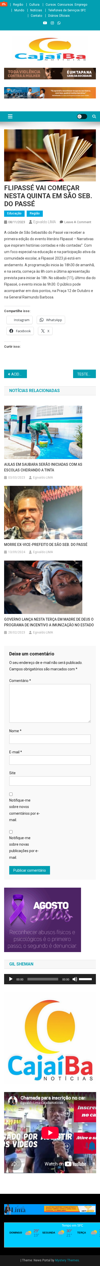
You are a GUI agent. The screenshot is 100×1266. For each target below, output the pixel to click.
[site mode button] (82, 116)
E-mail (15, 752)
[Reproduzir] (10, 979)
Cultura (34, 4)
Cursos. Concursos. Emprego (66, 4)
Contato (36, 16)
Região (18, 4)
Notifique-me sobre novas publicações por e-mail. (24, 848)
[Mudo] (74, 979)
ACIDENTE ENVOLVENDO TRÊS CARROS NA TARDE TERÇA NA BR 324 (19, 374)
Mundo (19, 10)
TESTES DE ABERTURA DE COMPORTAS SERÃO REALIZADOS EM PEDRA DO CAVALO (86, 374)
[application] (50, 979)
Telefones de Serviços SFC (67, 10)
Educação (14, 213)
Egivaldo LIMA (44, 222)
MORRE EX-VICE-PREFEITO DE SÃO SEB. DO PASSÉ (45, 545)
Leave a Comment (77, 222)
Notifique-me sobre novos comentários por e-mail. (24, 810)
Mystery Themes (67, 1260)
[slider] (86, 978)
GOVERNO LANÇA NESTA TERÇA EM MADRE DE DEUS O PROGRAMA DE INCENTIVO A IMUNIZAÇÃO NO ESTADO (49, 622)
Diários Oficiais (59, 16)
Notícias (36, 10)
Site (12, 773)
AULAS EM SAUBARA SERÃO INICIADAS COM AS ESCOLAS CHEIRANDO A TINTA (43, 467)
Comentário (20, 681)
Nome (15, 731)
